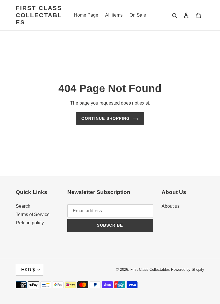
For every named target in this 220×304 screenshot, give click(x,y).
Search (23, 206)
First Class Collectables (39, 15)
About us (171, 206)
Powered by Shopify (187, 269)
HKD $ (28, 269)
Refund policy (30, 222)
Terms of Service (33, 214)
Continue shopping (105, 118)
